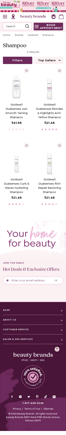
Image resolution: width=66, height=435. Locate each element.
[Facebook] (12, 397)
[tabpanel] (33, 133)
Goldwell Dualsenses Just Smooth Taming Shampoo (16, 111)
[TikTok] (45, 396)
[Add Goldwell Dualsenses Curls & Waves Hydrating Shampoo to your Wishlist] (26, 145)
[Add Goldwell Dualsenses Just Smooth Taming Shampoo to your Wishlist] (26, 70)
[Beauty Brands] (33, 16)
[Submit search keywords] (27, 26)
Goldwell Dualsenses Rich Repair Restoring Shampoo (49, 185)
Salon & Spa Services (18, 339)
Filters (17, 60)
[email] (54, 396)
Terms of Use (32, 408)
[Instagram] (20, 397)
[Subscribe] (55, 280)
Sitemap (48, 408)
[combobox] (17, 26)
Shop (6, 310)
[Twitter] (28, 397)
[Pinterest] (37, 397)
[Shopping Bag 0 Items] (61, 16)
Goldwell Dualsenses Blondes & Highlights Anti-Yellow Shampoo (49, 111)
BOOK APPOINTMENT (51, 26)
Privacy (17, 408)
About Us (9, 319)
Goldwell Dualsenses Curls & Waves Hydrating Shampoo (16, 185)
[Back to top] (57, 348)
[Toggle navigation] (5, 17)
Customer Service (16, 329)
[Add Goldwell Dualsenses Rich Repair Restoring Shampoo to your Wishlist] (59, 145)
